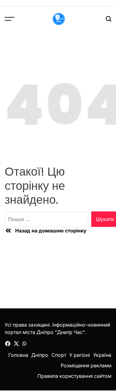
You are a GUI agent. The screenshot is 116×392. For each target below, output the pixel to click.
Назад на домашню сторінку (51, 230)
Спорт (58, 355)
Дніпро (39, 355)
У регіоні (79, 355)
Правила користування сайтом (74, 376)
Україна (102, 355)
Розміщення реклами (86, 365)
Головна (18, 355)
